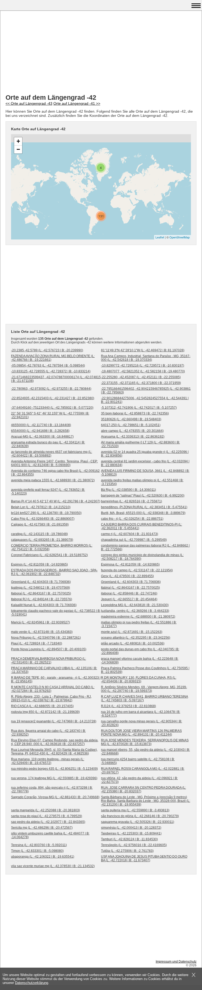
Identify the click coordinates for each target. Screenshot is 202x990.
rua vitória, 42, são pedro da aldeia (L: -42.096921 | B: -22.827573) (139, 780)
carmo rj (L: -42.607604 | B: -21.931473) (129, 534)
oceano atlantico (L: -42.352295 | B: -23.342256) (135, 637)
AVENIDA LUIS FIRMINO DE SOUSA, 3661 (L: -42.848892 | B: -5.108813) (145, 472)
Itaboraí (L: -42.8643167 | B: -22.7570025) (41, 593)
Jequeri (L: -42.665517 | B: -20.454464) (129, 599)
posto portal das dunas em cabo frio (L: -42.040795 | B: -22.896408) (140, 651)
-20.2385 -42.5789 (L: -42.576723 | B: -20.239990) (47, 350)
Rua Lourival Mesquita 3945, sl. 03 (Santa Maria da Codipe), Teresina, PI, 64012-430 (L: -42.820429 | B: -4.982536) (54, 751)
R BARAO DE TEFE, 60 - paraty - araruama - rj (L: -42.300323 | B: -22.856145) (55, 679)
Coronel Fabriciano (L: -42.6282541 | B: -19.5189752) (49, 555)
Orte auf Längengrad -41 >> (76, 103)
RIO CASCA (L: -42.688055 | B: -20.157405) (42, 706)
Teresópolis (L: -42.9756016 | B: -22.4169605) (134, 845)
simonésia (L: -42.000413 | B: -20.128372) (131, 827)
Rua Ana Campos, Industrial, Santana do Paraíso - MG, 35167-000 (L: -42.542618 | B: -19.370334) (145, 358)
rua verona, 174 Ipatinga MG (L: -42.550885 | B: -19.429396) (54, 778)
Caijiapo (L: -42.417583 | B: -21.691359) (40, 524)
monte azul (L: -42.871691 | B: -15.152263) (131, 632)
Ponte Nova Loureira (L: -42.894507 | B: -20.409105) (48, 649)
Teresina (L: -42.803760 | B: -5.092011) (39, 845)
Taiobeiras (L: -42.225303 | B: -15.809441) (131, 833)
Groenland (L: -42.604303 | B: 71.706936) (131, 582)
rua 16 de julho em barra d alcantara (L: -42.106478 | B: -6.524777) (140, 713)
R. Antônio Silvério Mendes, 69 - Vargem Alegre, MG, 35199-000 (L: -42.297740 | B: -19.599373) (144, 689)
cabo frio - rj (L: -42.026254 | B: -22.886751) (132, 519)
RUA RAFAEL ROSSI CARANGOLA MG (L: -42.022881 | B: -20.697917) (142, 770)
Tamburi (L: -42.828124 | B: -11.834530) (129, 839)
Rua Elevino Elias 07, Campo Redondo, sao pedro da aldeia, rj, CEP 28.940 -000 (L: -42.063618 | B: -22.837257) (54, 742)
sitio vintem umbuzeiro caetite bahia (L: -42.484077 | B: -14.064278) (50, 835)
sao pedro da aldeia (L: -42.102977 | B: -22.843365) (48, 822)
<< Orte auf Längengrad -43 (29, 103)
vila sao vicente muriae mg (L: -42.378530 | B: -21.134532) (53, 866)
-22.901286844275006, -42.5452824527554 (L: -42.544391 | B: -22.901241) (145, 400)
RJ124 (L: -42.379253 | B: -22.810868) (128, 706)
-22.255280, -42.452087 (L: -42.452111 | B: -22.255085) (141, 377)
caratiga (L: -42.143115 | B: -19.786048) (39, 534)
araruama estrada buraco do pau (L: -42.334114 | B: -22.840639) (48, 444)
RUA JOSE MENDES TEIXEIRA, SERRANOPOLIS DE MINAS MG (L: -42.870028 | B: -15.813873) (145, 742)
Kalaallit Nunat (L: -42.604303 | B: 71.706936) (44, 605)
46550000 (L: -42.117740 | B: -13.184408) (41, 425)
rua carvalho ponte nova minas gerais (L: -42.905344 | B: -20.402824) (141, 723)
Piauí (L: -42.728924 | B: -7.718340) (36, 643)
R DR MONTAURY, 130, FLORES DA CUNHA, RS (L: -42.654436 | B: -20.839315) (138, 679)
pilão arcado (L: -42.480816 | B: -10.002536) (132, 643)
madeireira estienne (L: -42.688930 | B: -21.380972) (138, 616)
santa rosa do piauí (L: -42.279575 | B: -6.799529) (46, 816)
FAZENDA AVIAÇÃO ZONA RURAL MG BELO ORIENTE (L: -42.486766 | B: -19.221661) (53, 358)
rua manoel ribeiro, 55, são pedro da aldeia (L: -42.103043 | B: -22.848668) (145, 751)
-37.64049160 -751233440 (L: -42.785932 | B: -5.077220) (52, 407)
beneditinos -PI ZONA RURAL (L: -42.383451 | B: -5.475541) (144, 507)
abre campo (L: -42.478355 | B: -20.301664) (132, 431)
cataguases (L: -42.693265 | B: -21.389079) (42, 540)
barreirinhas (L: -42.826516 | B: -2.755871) (131, 501)
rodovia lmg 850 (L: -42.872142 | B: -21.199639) (45, 712)
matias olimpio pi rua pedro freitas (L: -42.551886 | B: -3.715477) (138, 624)
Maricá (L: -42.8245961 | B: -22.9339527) (40, 622)
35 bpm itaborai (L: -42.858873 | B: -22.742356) (135, 413)
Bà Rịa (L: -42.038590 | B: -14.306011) (128, 490)
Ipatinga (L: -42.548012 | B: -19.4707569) (40, 587)
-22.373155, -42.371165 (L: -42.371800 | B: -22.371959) (141, 383)
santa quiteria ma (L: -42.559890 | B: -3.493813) (135, 810)
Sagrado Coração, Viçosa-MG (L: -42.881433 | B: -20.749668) (55, 797)
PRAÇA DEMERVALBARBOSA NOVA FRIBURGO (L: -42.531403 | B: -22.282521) (48, 660)
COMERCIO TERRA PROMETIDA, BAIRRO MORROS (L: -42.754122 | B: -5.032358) (51, 547)
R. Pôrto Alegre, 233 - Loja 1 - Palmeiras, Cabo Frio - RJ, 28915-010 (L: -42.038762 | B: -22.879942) (51, 698)
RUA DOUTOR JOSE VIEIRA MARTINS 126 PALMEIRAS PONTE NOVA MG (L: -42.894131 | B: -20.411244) (141, 732)
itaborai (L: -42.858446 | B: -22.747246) (129, 593)
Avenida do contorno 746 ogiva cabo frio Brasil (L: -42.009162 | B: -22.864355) (55, 472)
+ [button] (18, 141)
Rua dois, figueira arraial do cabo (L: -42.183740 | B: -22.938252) (48, 732)
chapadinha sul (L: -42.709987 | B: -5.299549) (134, 540)
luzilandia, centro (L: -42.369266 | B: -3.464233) (135, 611)
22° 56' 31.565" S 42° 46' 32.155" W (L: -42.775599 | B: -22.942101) (50, 415)
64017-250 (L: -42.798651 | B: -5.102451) (130, 425)
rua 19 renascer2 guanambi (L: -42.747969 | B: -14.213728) (53, 721)
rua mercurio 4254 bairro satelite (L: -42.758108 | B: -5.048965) (138, 761)
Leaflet (159, 237)
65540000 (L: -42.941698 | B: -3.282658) (40, 431)
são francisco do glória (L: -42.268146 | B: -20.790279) (140, 816)
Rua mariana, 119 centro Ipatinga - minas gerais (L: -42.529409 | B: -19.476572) (47, 761)
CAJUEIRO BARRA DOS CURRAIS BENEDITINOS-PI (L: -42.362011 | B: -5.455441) (141, 526)
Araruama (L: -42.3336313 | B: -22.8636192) (132, 436)
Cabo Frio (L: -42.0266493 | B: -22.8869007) (42, 519)
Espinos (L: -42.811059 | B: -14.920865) (39, 564)
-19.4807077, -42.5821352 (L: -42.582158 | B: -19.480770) (143, 371)
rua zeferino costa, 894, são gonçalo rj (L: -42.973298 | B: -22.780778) (52, 789)
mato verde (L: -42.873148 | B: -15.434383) (42, 632)
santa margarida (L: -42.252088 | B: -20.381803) (45, 810)
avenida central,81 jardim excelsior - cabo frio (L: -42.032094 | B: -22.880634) (145, 463)
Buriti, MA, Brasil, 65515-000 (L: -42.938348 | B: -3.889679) (143, 513)
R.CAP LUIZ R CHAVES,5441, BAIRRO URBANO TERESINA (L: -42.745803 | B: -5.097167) (144, 698)
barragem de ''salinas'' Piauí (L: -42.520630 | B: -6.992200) (142, 495)
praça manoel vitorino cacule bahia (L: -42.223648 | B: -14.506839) (139, 660)
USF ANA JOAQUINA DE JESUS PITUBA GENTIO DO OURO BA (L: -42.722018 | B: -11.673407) (144, 858)
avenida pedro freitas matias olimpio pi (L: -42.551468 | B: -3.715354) (142, 482)
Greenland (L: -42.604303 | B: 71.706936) (41, 582)
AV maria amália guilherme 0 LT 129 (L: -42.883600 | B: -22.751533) (140, 444)
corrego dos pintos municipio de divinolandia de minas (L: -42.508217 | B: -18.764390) (142, 557)
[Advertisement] (101, 53)
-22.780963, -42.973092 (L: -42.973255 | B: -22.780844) (51, 389)
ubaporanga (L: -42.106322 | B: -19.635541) (42, 856)
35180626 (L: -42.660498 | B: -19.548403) (131, 419)
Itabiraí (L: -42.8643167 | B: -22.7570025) (130, 587)
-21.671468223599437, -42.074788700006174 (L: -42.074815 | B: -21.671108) (56, 379)
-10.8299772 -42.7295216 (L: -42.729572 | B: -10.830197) (142, 365)
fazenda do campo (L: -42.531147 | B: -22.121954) (137, 570)
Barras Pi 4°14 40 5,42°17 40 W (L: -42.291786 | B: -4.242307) (55, 501)
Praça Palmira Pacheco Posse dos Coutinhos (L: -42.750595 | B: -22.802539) (145, 670)
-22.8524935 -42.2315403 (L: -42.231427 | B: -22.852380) (52, 398)
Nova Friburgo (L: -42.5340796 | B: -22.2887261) (46, 637)
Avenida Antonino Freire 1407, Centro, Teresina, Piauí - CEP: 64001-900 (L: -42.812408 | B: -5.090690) (54, 463)
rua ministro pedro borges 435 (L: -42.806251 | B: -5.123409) (54, 769)
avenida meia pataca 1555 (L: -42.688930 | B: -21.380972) (53, 480)
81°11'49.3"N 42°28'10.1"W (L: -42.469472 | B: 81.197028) (142, 350)
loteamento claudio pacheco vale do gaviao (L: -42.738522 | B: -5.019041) (55, 612)
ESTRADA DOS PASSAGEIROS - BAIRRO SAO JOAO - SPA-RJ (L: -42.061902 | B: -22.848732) (54, 572)
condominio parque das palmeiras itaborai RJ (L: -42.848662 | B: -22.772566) (145, 547)
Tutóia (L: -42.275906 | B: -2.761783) (127, 851)
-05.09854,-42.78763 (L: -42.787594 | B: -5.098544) (48, 365)
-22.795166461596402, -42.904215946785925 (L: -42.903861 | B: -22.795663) (146, 390)
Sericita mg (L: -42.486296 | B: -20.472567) (42, 827)
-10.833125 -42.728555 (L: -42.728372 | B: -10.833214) (50, 371)
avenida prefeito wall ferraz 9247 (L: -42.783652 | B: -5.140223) (48, 491)
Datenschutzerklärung (31, 983)
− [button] (18, 149)
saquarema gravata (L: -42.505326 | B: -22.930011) (137, 822)
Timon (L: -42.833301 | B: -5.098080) (37, 851)
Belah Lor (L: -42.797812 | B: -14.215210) (40, 507)
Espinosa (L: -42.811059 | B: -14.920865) (130, 564)
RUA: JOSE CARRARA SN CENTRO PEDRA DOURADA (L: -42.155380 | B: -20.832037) (143, 789)
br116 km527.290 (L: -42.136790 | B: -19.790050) (46, 513)
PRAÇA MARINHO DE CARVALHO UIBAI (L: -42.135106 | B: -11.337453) (54, 670)
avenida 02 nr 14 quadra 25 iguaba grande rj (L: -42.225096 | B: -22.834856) (145, 453)
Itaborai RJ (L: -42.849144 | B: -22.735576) (41, 599)
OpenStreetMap (179, 237)
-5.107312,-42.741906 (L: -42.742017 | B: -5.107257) (139, 407)
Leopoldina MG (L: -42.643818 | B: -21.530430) (135, 605)
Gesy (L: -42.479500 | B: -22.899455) (127, 576)
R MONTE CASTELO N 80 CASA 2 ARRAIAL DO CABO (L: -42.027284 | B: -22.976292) (52, 689)
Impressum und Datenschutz (176, 961)
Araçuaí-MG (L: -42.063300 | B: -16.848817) (42, 436)
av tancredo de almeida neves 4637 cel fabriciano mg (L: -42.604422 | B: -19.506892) (51, 453)
